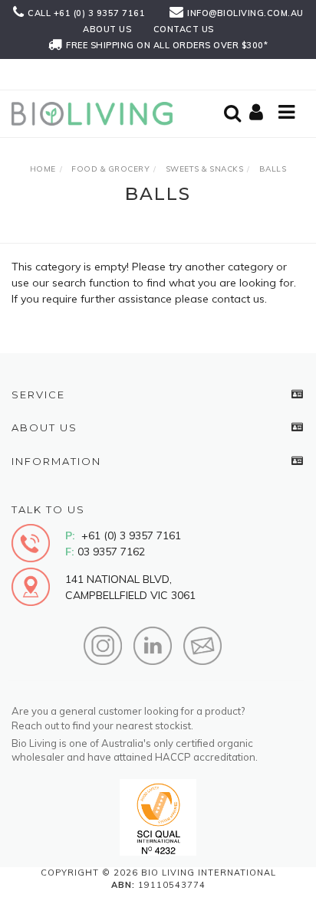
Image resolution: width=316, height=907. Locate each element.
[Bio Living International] (96, 113)
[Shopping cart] (258, 113)
